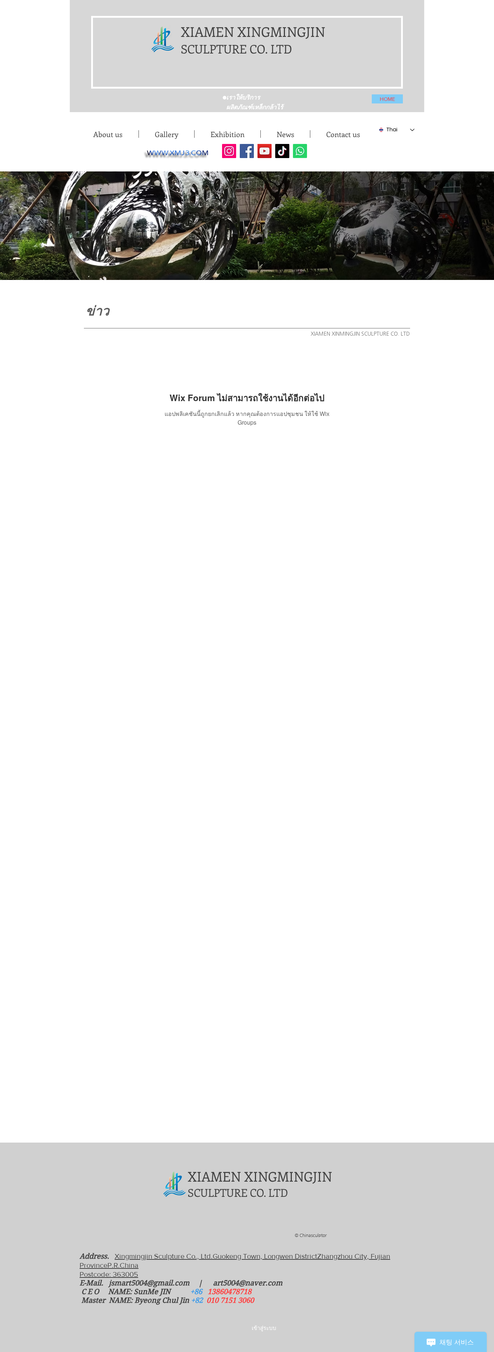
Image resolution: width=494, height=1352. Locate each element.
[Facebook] (247, 151)
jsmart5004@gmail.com (149, 1283)
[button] (166, 134)
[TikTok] (282, 151)
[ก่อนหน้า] (158, 96)
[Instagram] (229, 151)
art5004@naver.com (247, 1283)
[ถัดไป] (345, 96)
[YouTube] (264, 151)
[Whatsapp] (300, 151)
